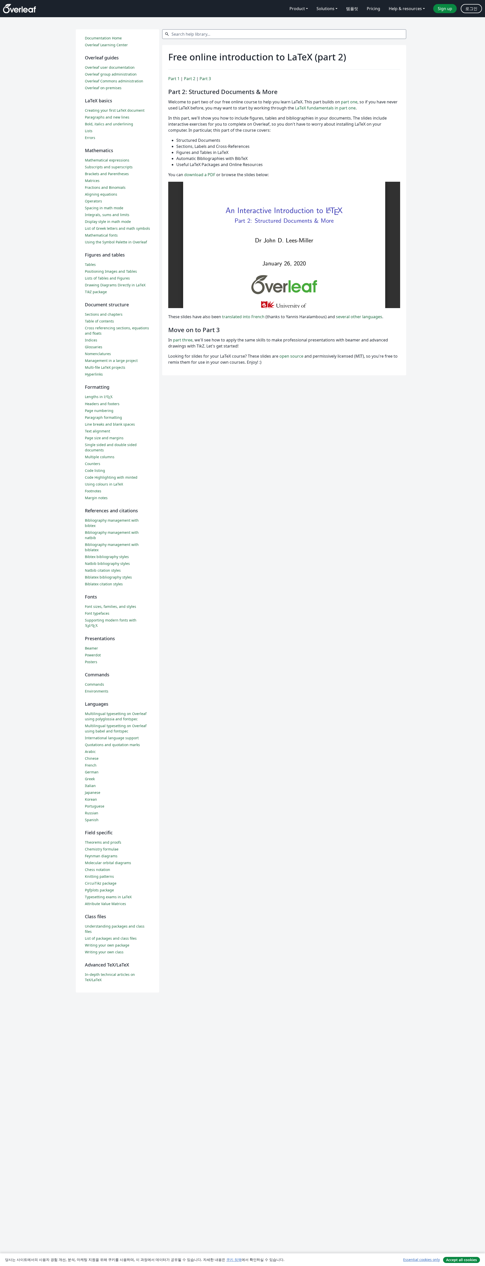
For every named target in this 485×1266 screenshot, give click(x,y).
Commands (94, 684)
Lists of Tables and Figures (107, 278)
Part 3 (205, 78)
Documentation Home (103, 38)
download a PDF (199, 174)
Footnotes (93, 491)
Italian (90, 785)
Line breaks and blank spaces (110, 424)
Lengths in (99, 396)
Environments (96, 691)
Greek (90, 778)
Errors (90, 137)
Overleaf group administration (111, 74)
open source (291, 356)
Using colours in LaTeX (104, 484)
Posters (91, 661)
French (90, 765)
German (92, 772)
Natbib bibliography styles (107, 563)
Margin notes (96, 497)
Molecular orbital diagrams (108, 862)
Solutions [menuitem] (325, 8)
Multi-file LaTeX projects (105, 367)
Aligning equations (101, 194)
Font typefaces (97, 613)
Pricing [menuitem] (373, 8)
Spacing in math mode (104, 207)
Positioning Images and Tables (111, 271)
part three (182, 340)
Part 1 (174, 78)
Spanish (92, 819)
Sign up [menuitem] (445, 8)
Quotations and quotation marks (112, 744)
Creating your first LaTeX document (114, 110)
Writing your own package (107, 945)
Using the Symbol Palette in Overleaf (116, 242)
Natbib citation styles (103, 570)
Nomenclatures (98, 353)
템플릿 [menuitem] (352, 8)
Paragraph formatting (103, 417)
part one (349, 102)
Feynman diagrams (101, 856)
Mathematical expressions (107, 160)
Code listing (95, 470)
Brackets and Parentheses (107, 173)
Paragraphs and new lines (107, 117)
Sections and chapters (104, 314)
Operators (93, 201)
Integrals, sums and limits (107, 214)
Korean (91, 799)
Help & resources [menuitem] (405, 8)
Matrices (92, 180)
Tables (90, 264)
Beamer (91, 648)
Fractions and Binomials (105, 187)
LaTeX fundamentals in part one (325, 108)
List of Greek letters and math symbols (117, 228)
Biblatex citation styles (104, 584)
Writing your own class (104, 952)
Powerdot (93, 655)
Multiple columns (99, 456)
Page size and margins (104, 437)
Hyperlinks (94, 374)
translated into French (243, 316)
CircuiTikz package (100, 883)
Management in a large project (111, 360)
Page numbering (99, 410)
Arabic (90, 751)
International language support (112, 737)
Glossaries (93, 346)
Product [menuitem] (297, 8)
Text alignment (97, 431)
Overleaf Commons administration (114, 81)
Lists (88, 130)
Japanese (92, 792)
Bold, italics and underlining (109, 124)
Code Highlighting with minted (111, 477)
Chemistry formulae (101, 849)
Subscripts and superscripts (109, 167)
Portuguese (94, 806)
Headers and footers (102, 403)
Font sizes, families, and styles (110, 606)
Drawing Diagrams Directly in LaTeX (115, 285)
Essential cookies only (421, 1259)
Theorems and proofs (103, 842)
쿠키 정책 (233, 1259)
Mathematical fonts (101, 235)
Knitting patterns (99, 876)
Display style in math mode (108, 221)
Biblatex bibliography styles (108, 577)
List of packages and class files (111, 938)
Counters (92, 463)
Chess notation (97, 869)
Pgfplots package (99, 890)
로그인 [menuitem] (471, 8)
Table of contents (99, 321)
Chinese (92, 758)
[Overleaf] (19, 8)
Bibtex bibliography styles (107, 556)
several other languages (359, 316)
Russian (91, 813)
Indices (91, 340)
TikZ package (96, 291)
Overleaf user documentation (110, 67)
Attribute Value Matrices (105, 903)
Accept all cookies (461, 1259)
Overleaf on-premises (103, 87)
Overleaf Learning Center (106, 44)
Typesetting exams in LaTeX (108, 896)
